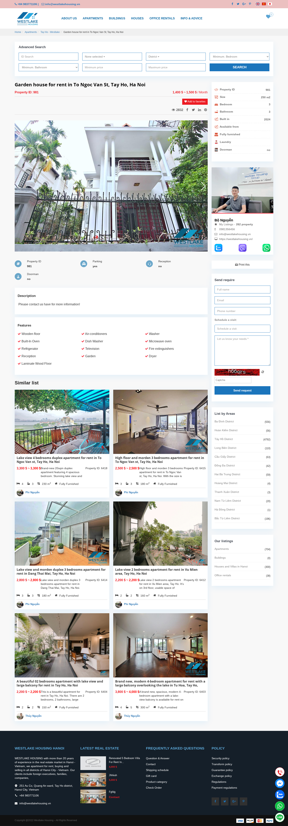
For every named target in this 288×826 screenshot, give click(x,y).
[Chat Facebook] (279, 783)
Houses (137, 18)
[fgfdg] (93, 796)
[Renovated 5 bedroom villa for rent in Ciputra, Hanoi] (93, 763)
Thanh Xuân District (227, 491)
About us (69, 18)
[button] (203, 186)
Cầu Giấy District (225, 456)
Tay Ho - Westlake (50, 32)
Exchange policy (222, 775)
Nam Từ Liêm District (228, 500)
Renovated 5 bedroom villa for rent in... (124, 760)
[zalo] (218, 247)
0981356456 (227, 229)
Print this (244, 264)
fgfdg (112, 791)
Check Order (154, 787)
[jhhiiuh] (93, 779)
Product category (156, 781)
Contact (151, 764)
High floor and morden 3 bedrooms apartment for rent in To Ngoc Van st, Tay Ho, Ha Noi (159, 460)
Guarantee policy (222, 770)
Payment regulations (224, 787)
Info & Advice (191, 18)
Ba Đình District (224, 421)
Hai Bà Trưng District (227, 474)
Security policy (220, 758)
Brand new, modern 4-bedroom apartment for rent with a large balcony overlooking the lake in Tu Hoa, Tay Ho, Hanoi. (160, 685)
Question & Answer (157, 758)
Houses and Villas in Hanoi (231, 566)
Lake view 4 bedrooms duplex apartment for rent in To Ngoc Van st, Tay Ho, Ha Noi (59, 460)
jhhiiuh (113, 775)
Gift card (151, 775)
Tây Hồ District (224, 439)
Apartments (93, 18)
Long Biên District (225, 447)
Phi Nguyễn (32, 492)
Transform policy (222, 764)
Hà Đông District (225, 509)
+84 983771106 (27, 4)
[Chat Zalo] (279, 794)
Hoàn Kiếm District (226, 430)
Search (239, 67)
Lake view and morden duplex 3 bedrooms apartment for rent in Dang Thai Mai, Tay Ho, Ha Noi (61, 571)
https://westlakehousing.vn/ (236, 239)
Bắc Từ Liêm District (227, 518)
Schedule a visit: (226, 319)
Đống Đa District (225, 465)
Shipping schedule (157, 770)
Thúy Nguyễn (33, 715)
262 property (244, 224)
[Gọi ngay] (279, 772)
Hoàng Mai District (226, 483)
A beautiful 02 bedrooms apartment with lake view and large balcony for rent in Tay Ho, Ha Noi (60, 683)
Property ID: (24, 92)
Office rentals (162, 18)
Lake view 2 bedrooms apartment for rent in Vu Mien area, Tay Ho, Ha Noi (156, 571)
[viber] (242, 247)
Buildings (117, 18)
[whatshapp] (279, 806)
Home (18, 32)
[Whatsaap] (266, 247)
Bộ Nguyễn (224, 220)
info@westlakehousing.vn (62, 4)
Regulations (219, 781)
